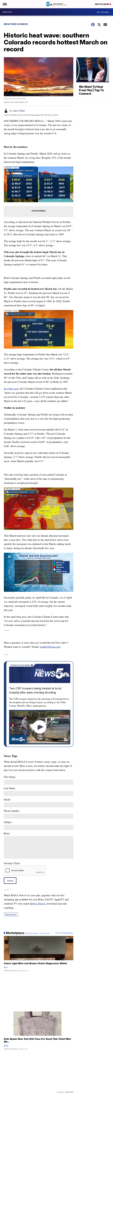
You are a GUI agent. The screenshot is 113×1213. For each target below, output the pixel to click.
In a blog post (11, 388)
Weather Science (16, 24)
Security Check (12, 863)
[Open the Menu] (4, 4)
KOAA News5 (37, 903)
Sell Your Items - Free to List (37, 933)
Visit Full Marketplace (64, 933)
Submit (10, 880)
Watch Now (102, 4)
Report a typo (10, 914)
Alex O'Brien (19, 110)
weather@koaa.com (50, 646)
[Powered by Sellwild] (69, 1092)
